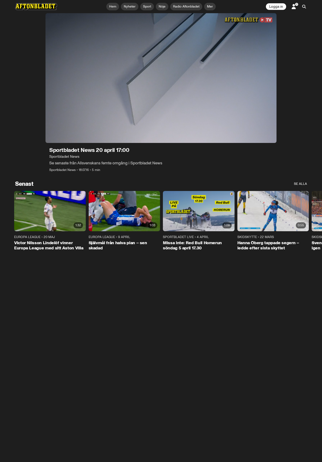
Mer (210, 6)
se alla (300, 184)
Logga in (276, 6)
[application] (161, 78)
